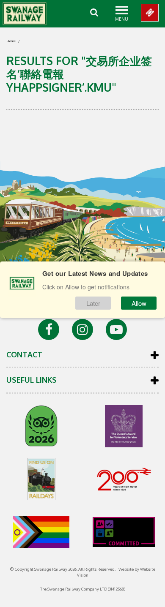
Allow (139, 303)
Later (93, 303)
